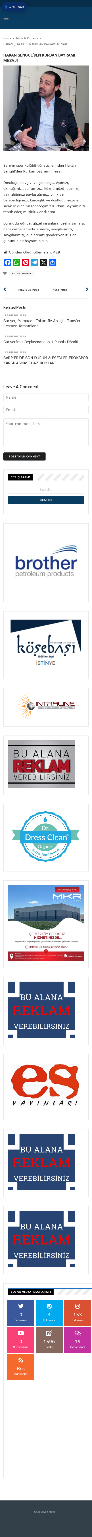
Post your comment (24, 456)
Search (46, 499)
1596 (49, 1343)
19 (77, 1343)
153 (78, 1317)
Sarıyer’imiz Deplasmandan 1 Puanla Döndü (40, 342)
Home (7, 38)
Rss (20, 1370)
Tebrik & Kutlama (27, 38)
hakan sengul (21, 273)
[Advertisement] (46, 1427)
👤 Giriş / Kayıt (14, 6)
